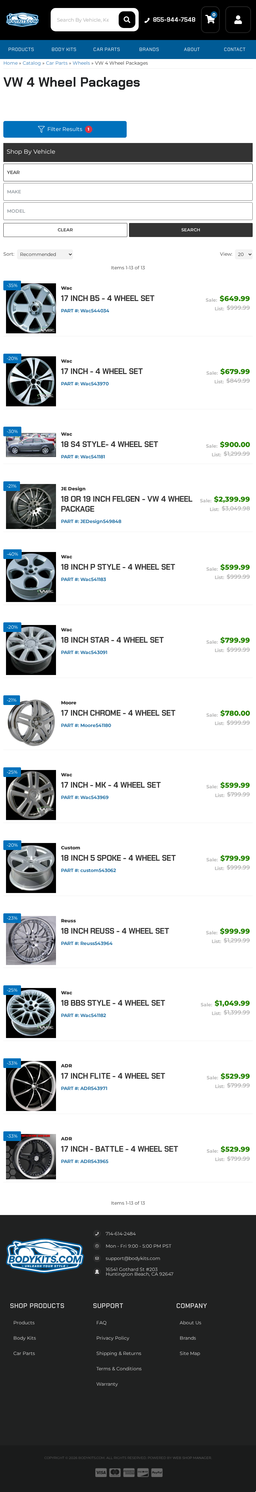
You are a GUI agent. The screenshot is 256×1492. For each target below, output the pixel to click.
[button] (94, 19)
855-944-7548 (174, 20)
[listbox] (128, 172)
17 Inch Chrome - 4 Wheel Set (118, 713)
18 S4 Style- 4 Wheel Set (109, 444)
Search (190, 229)
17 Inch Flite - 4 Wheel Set (113, 1076)
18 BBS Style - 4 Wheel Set (113, 1003)
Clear (65, 229)
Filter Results (68, 129)
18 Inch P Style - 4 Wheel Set (118, 567)
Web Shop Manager (192, 1458)
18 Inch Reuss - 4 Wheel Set (115, 931)
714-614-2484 (121, 1234)
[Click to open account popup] (238, 19)
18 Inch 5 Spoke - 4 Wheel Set (118, 858)
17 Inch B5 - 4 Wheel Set (108, 298)
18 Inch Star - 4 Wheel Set (112, 640)
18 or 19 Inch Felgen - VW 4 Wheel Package (127, 504)
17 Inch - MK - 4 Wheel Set (111, 785)
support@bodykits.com (133, 1258)
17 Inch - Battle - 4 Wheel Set (119, 1149)
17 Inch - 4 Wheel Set (102, 371)
